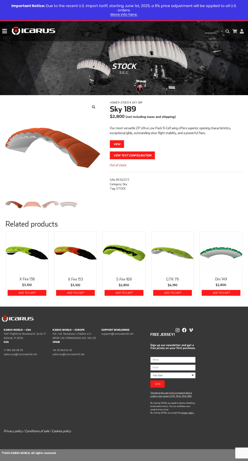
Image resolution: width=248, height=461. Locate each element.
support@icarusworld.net (117, 333)
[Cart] (234, 31)
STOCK (124, 102)
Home (113, 102)
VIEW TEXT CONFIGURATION (132, 155)
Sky (124, 72)
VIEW (116, 144)
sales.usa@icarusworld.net (20, 354)
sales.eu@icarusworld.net (68, 354)
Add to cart (27, 292)
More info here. (124, 14)
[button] (227, 31)
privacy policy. (187, 413)
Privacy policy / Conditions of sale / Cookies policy (37, 431)
